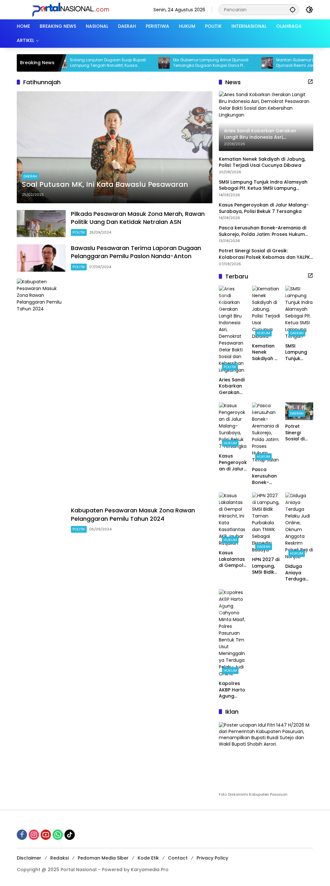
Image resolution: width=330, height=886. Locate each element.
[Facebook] (22, 835)
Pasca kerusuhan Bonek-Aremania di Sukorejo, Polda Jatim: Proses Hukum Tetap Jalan (262, 231)
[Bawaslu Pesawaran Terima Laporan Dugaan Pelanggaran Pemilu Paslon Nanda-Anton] (41, 258)
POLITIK (79, 232)
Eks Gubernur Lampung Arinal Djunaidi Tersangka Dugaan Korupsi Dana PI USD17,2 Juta (196, 62)
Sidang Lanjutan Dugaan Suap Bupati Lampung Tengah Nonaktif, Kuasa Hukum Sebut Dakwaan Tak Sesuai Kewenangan (93, 62)
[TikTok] (69, 835)
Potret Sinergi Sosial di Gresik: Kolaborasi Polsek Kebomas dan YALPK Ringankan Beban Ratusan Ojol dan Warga (264, 254)
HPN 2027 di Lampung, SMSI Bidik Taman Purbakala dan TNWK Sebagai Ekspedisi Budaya (265, 566)
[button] (292, 9)
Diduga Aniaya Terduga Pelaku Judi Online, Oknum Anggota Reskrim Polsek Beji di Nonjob (298, 572)
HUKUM (263, 333)
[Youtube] (46, 835)
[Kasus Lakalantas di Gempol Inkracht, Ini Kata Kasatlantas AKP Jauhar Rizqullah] (233, 519)
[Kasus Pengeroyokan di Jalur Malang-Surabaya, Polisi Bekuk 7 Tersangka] (233, 426)
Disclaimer (29, 858)
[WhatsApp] (58, 835)
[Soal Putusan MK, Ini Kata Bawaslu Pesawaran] (114, 147)
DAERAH (30, 176)
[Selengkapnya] (310, 82)
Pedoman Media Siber (103, 858)
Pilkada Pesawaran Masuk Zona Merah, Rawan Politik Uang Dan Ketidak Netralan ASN (138, 218)
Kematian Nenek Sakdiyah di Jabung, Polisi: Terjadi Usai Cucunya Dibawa (262, 162)
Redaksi (59, 858)
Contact (178, 858)
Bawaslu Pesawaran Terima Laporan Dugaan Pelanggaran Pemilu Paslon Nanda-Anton (136, 252)
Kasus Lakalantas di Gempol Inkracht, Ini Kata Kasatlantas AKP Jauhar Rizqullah (232, 559)
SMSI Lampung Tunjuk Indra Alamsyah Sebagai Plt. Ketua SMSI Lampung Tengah (263, 185)
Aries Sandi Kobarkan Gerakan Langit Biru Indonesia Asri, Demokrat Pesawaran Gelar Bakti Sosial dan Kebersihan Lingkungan (232, 386)
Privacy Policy (212, 858)
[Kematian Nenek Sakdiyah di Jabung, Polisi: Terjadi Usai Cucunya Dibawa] (266, 313)
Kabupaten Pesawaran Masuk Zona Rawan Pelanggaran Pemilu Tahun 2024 (133, 514)
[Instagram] (34, 835)
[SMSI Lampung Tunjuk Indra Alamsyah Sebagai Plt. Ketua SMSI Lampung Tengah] (299, 313)
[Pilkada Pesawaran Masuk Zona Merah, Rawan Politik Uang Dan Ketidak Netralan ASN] (41, 223)
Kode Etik (148, 858)
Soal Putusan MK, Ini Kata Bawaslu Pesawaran (105, 184)
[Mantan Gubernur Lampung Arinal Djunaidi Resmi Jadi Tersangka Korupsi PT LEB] (252, 63)
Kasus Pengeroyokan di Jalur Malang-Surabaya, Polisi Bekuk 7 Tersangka (264, 208)
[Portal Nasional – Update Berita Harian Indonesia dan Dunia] (73, 9)
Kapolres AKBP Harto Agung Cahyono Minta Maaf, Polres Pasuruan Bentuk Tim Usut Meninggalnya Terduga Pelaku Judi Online (232, 690)
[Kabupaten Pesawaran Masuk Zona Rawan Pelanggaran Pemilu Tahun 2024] (41, 520)
